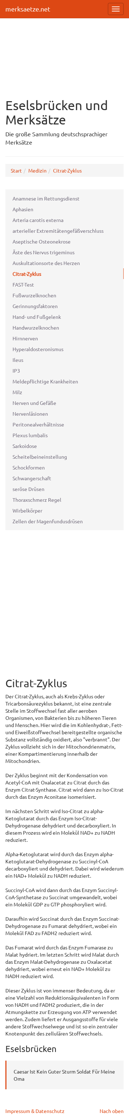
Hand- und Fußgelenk (37, 316)
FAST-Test (23, 284)
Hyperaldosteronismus (38, 349)
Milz (17, 392)
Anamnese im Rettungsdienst (46, 198)
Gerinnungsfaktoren (35, 306)
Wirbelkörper (27, 510)
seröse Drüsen (28, 489)
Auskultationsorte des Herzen (46, 263)
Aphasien (23, 209)
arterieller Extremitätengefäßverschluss (58, 230)
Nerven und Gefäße (34, 403)
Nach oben (112, 1111)
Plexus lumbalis (30, 435)
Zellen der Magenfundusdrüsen (48, 521)
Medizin (37, 170)
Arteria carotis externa (38, 220)
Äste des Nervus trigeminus (44, 252)
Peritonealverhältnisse (38, 424)
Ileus (18, 360)
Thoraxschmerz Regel (37, 499)
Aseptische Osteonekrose (42, 241)
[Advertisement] (64, 54)
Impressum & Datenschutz (34, 1111)
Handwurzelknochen (36, 327)
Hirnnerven (25, 338)
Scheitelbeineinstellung (40, 456)
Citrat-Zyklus (67, 170)
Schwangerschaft (32, 478)
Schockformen (29, 467)
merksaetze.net (27, 9)
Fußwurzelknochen (34, 295)
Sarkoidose (25, 446)
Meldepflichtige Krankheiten (45, 381)
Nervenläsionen (30, 413)
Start (16, 170)
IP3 (16, 370)
